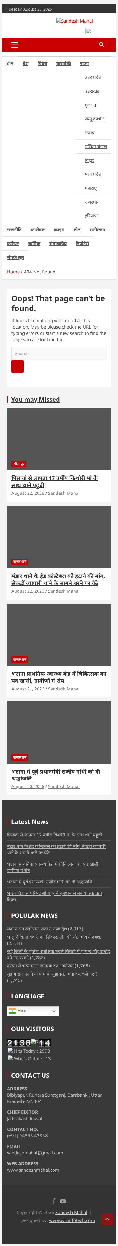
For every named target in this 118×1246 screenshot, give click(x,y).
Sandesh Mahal (64, 493)
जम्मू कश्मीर (94, 119)
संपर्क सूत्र (15, 257)
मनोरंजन (97, 229)
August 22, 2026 (27, 493)
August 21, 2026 (27, 689)
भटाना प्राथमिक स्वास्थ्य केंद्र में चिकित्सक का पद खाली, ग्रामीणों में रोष (58, 677)
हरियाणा (92, 216)
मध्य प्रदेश (93, 174)
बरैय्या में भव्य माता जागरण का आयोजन (40, 966)
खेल (77, 229)
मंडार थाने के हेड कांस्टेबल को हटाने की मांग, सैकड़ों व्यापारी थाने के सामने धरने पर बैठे (58, 579)
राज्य (84, 63)
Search (17, 366)
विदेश (42, 63)
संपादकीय (58, 243)
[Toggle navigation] (15, 45)
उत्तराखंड (92, 91)
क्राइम (59, 229)
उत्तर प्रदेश (93, 77)
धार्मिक (34, 243)
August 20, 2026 (27, 786)
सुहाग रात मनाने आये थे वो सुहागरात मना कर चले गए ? (52, 974)
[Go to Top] (107, 1219)
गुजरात (90, 105)
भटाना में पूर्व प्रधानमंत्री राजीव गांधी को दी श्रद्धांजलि (55, 775)
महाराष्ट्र (91, 188)
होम (10, 63)
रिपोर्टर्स (82, 243)
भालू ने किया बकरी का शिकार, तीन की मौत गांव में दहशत (55, 937)
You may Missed (35, 399)
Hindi (22, 1010)
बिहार (89, 160)
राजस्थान (92, 202)
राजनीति (14, 229)
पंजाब (90, 132)
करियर (13, 243)
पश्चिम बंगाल (96, 146)
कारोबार (38, 229)
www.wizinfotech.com (72, 1220)
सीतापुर (18, 463)
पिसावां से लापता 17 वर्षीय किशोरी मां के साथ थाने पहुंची (54, 481)
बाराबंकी (63, 63)
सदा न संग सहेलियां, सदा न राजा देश (37, 929)
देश (25, 63)
